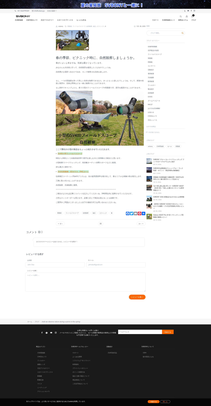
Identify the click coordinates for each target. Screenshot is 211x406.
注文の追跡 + (51, 11)
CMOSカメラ (152, 116)
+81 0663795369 (22, 11)
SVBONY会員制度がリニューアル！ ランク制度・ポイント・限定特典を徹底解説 (168, 169)
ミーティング (42, 387)
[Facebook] (42, 333)
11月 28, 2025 (141, 26)
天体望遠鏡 (160, 146)
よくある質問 (77, 357)
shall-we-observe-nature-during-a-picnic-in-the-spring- (61, 322)
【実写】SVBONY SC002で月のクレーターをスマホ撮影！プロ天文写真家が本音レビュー (168, 206)
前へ (61, 223)
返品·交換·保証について (81, 376)
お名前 (29, 260)
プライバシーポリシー (80, 368)
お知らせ (151, 112)
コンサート (152, 66)
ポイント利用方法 (79, 372)
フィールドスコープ (72, 213)
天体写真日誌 (112, 353)
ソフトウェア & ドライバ (81, 360)
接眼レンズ (41, 364)
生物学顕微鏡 (152, 46)
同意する (154, 402)
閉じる (165, 402)
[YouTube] (51, 333)
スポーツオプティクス (45, 372)
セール (169, 146)
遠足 (94, 213)
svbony (150, 146)
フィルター (152, 85)
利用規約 (76, 364)
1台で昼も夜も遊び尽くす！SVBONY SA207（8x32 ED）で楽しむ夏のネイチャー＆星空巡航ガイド (168, 188)
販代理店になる (148, 357)
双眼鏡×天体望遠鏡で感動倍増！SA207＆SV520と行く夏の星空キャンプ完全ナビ (168, 178)
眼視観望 (151, 81)
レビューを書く (32, 271)
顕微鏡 (39, 376)
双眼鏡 (59, 213)
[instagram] (56, 333)
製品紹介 (151, 89)
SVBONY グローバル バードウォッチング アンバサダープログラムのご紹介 (168, 160)
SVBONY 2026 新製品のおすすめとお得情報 (168, 197)
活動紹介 (151, 70)
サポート (76, 353)
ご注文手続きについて (80, 384)
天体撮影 (151, 77)
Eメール (91, 260)
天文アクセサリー (43, 368)
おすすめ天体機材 (154, 108)
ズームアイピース (154, 101)
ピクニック (103, 213)
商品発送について (79, 380)
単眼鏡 (150, 58)
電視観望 (151, 73)
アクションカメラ (43, 391)
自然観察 (85, 213)
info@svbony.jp (39, 11)
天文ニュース (152, 120)
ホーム (29, 322)
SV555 (150, 97)
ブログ (37, 322)
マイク (39, 384)
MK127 (150, 104)
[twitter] (47, 333)
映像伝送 (40, 380)
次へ (140, 223)
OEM (144, 353)
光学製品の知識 (153, 50)
